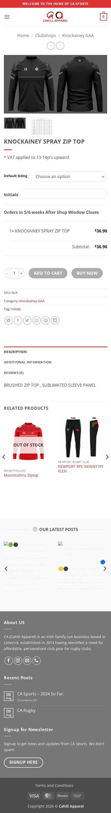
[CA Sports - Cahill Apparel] (55, 17)
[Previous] (12, 84)
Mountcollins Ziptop (21, 475)
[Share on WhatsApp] (8, 320)
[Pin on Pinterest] (46, 320)
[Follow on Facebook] (8, 660)
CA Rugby (26, 710)
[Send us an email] (27, 660)
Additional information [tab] (28, 362)
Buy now (87, 273)
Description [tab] (15, 351)
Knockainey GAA (78, 35)
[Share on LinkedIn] (55, 320)
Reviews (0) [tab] (13, 372)
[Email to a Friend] (36, 320)
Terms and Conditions (54, 785)
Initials (16, 309)
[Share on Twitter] (27, 320)
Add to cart (48, 273)
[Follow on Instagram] (18, 660)
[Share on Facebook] (18, 320)
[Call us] (36, 660)
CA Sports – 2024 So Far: (40, 693)
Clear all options (25, 247)
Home (23, 35)
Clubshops (45, 35)
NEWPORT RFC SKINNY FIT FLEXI (80, 468)
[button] (7, 16)
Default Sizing (15, 176)
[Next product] (51, 46)
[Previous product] (60, 46)
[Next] (98, 84)
